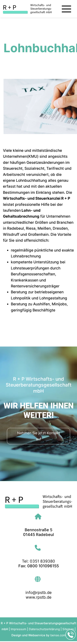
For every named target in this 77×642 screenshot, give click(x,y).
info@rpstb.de (38, 592)
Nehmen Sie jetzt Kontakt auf (38, 436)
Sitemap (68, 629)
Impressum (18, 629)
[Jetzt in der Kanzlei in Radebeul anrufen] (71, 635)
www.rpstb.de (39, 597)
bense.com (58, 635)
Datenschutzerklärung (44, 629)
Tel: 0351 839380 (38, 561)
